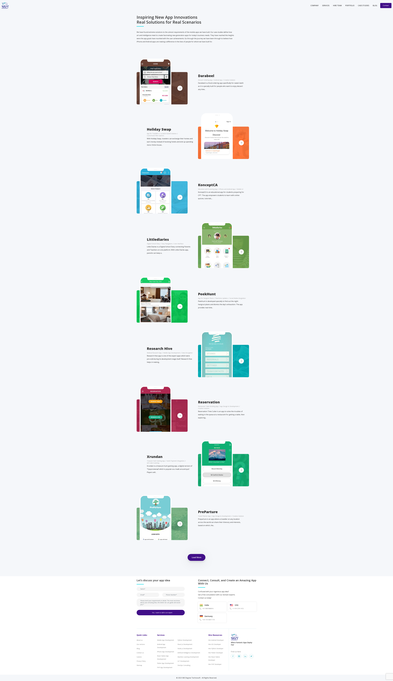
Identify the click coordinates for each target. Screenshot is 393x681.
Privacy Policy (141, 661)
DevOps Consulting (184, 665)
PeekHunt (207, 294)
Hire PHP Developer (214, 664)
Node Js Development (185, 648)
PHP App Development (164, 667)
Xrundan (155, 456)
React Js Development (185, 644)
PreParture (208, 511)
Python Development (185, 640)
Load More (196, 557)
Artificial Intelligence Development (189, 653)
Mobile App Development (165, 640)
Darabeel (206, 75)
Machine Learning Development (188, 657)
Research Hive (159, 348)
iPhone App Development (165, 652)
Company (315, 5)
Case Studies (363, 5)
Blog (375, 5)
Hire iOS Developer (214, 644)
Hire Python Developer (215, 648)
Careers (139, 657)
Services (325, 5)
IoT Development (183, 661)
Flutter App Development (165, 663)
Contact (386, 5)
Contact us (140, 653)
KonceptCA (208, 185)
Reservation (209, 402)
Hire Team (337, 5)
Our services (141, 644)
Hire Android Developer (216, 640)
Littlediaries (158, 239)
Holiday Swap (159, 129)
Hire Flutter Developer (215, 653)
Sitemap (139, 665)
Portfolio (349, 5)
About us (140, 640)
